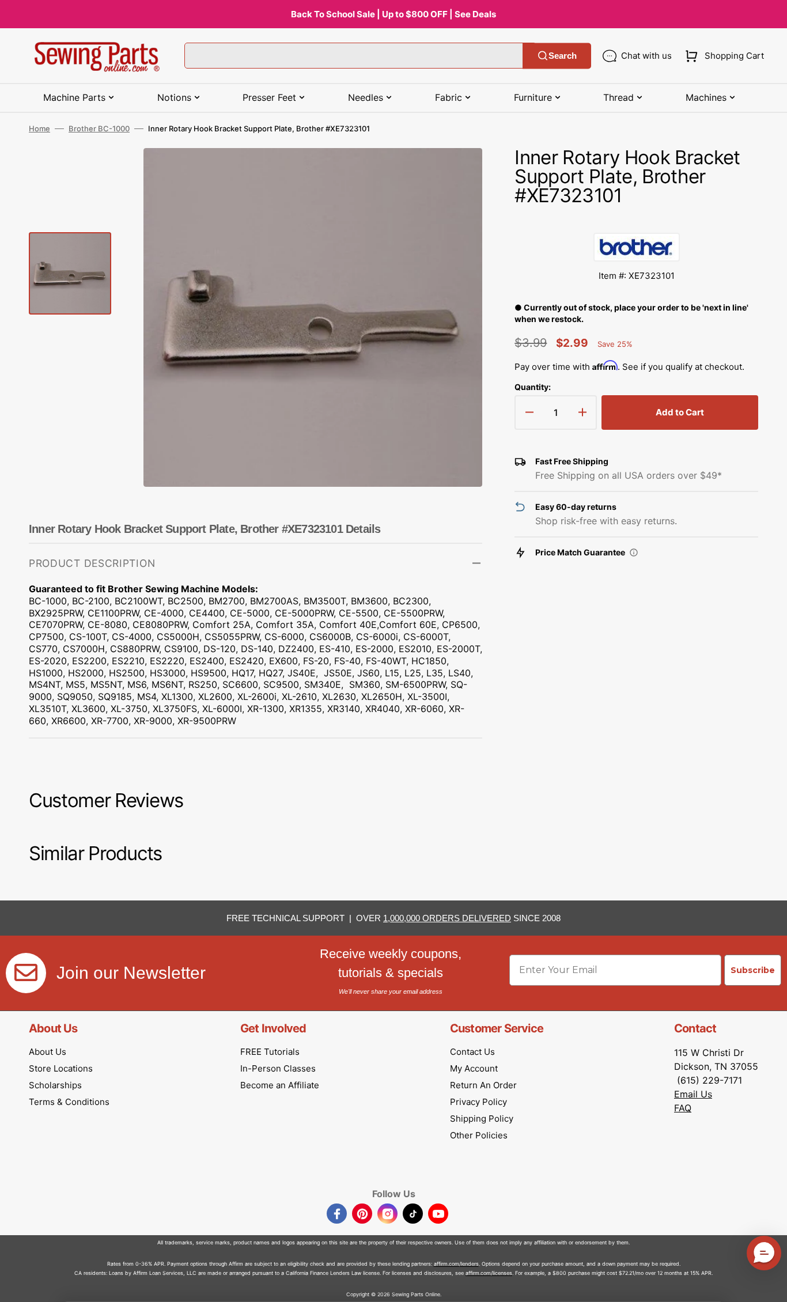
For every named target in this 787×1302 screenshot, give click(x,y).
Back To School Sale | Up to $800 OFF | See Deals (393, 14)
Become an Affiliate (279, 1085)
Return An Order (483, 1085)
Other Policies (479, 1135)
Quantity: (532, 387)
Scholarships (55, 1085)
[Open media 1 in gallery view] (456, 174)
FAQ (682, 1108)
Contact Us (472, 1051)
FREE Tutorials (270, 1051)
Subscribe (753, 970)
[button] (722, 56)
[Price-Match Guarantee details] (634, 552)
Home (39, 128)
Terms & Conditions (69, 1101)
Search (562, 55)
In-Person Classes (278, 1068)
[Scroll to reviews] (636, 221)
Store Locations (61, 1068)
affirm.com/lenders (456, 1264)
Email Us (693, 1094)
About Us (47, 1051)
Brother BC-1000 (99, 128)
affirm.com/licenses (489, 1273)
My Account (474, 1068)
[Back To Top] (769, 1284)
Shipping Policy (481, 1118)
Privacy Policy (478, 1101)
